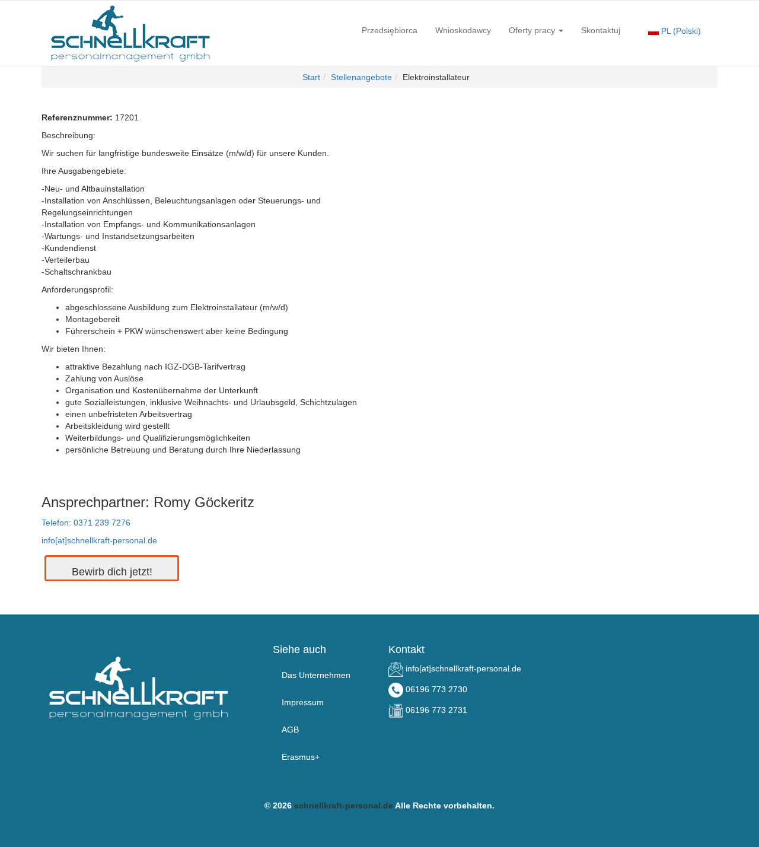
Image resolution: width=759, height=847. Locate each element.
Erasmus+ (301, 757)
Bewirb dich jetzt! (112, 572)
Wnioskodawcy (463, 30)
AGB (290, 729)
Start (311, 77)
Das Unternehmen (316, 675)
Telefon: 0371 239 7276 (86, 522)
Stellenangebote (361, 77)
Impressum (303, 702)
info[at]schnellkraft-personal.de (99, 540)
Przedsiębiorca (389, 30)
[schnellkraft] (130, 33)
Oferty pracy (533, 30)
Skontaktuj (600, 30)
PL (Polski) (680, 31)
